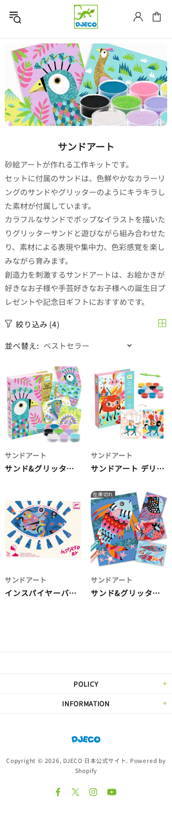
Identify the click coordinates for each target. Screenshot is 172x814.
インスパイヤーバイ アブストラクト (43, 593)
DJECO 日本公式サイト (86, 17)
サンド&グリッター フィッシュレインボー (129, 593)
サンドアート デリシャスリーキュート (129, 468)
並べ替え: (22, 346)
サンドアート (25, 455)
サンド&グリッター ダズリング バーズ (43, 468)
